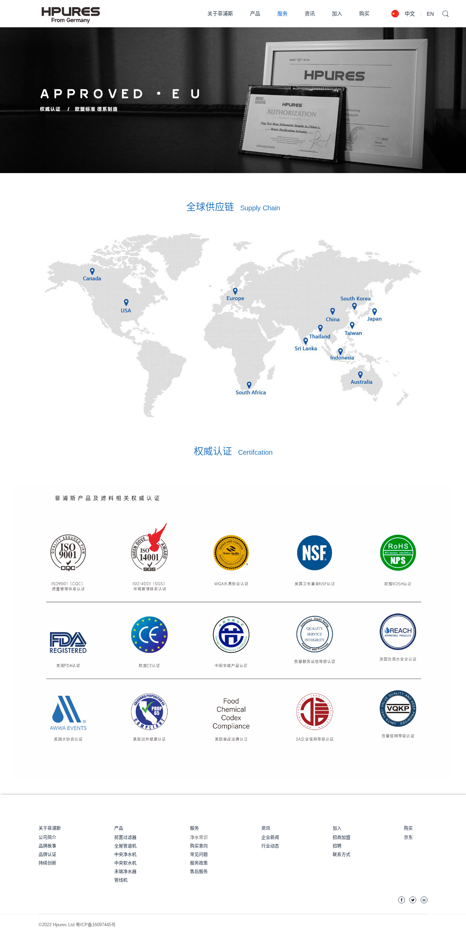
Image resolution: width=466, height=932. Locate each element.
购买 (364, 13)
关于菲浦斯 (50, 828)
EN (430, 14)
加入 (337, 828)
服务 (194, 828)
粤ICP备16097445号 (96, 924)
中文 (410, 14)
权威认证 (233, 451)
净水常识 (199, 837)
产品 (118, 828)
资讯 (265, 828)
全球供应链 (233, 207)
